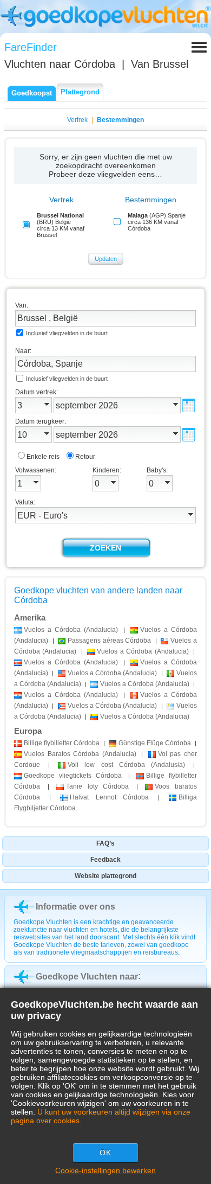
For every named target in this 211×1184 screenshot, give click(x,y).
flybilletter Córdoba (62, 743)
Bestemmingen (120, 120)
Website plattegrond (105, 876)
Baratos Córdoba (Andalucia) (80, 754)
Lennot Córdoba (109, 797)
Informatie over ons (75, 906)
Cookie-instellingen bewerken (105, 1170)
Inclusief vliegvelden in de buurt (67, 333)
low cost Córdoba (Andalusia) (126, 765)
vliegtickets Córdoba (73, 775)
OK (105, 1152)
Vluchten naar (59, 64)
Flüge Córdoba (154, 743)
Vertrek (77, 120)
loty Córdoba (97, 786)
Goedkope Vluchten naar (87, 976)
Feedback (105, 859)
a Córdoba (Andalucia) (71, 629)
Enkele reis (43, 456)
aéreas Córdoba (109, 640)
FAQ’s (105, 843)
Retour (85, 456)
